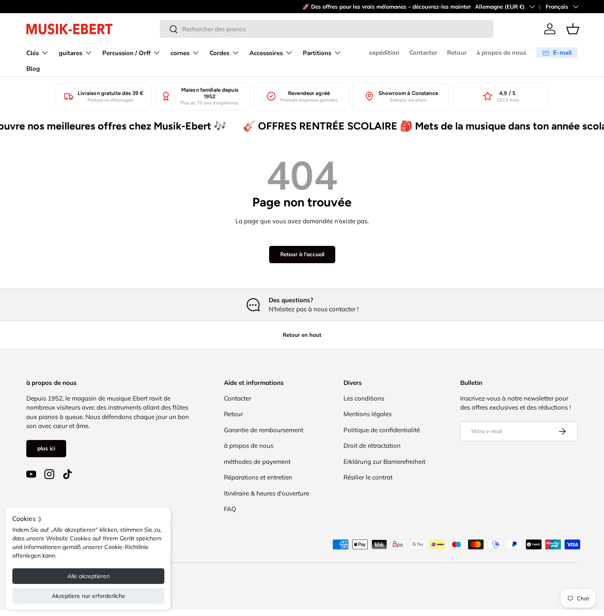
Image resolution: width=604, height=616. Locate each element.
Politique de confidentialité (381, 430)
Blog (33, 69)
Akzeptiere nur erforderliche (88, 596)
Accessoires (266, 53)
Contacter (423, 53)
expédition (384, 53)
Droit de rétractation (372, 445)
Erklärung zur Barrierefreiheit (384, 461)
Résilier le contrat (367, 477)
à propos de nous (501, 53)
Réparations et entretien (258, 477)
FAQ (230, 509)
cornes (180, 53)
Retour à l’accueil (302, 254)
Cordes (219, 53)
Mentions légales (367, 414)
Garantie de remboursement (263, 430)
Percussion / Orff (126, 53)
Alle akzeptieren (88, 576)
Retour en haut (302, 334)
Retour (457, 53)
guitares (70, 53)
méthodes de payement (257, 461)
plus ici (46, 448)
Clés (32, 53)
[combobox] (326, 29)
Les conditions (363, 398)
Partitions (317, 53)
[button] (573, 29)
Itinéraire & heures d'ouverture (266, 493)
